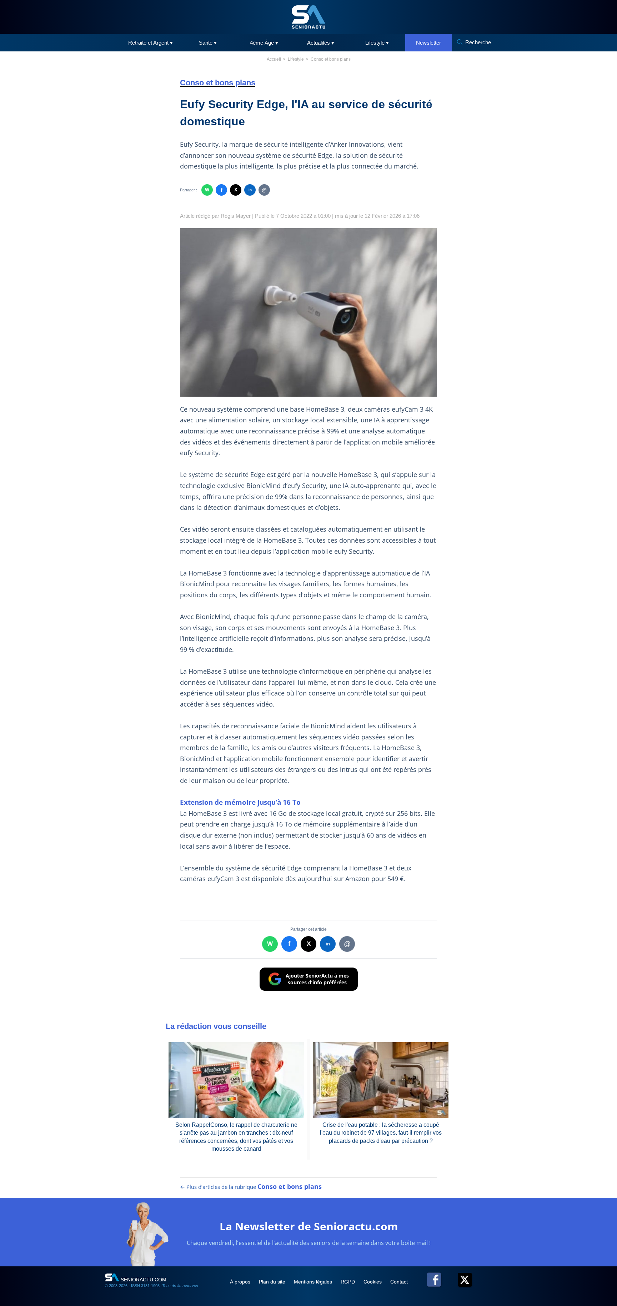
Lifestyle (296, 59)
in (250, 190)
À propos (241, 1282)
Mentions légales (313, 1282)
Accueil (274, 59)
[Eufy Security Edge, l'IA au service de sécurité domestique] (308, 312)
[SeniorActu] (308, 17)
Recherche (478, 42)
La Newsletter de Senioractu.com (309, 1226)
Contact (399, 1282)
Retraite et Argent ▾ (150, 43)
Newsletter (428, 43)
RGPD (348, 1282)
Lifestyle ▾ (377, 43)
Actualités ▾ (320, 43)
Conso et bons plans (331, 59)
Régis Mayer (236, 216)
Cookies (373, 1282)
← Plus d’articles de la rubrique (251, 1186)
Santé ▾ (208, 43)
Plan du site (273, 1282)
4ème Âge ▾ (264, 43)
